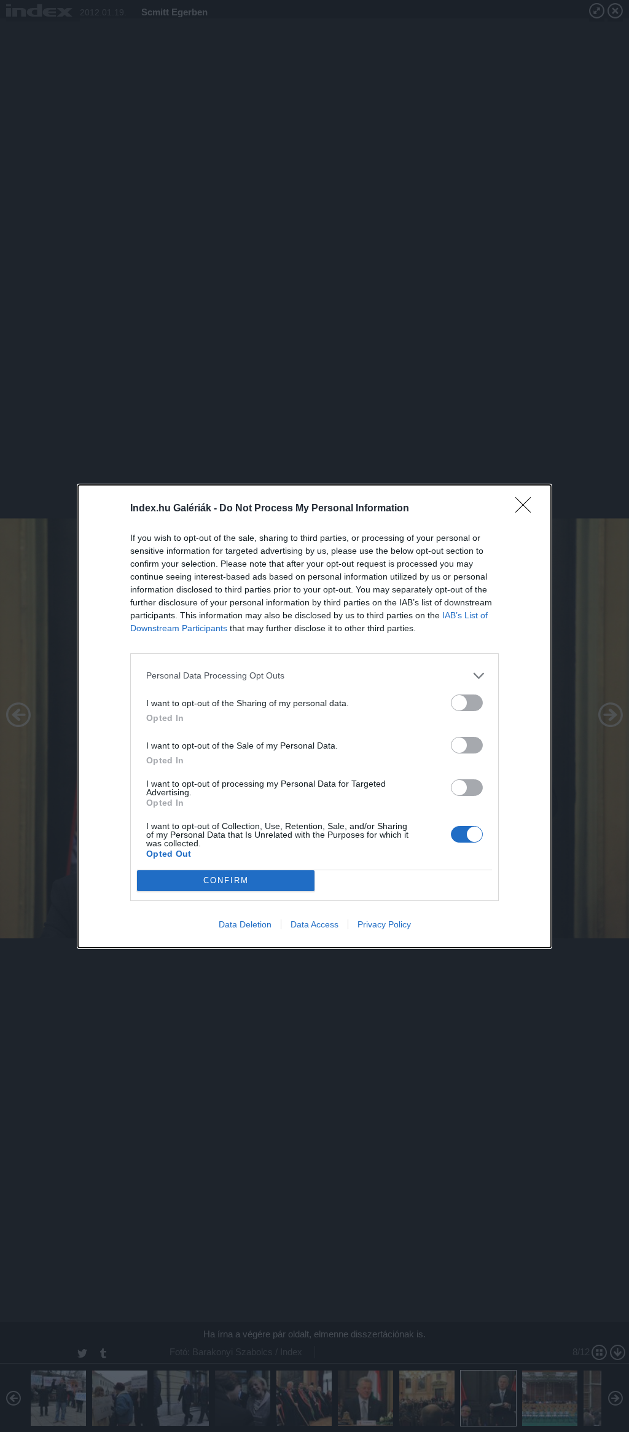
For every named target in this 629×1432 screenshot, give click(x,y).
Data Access (314, 924)
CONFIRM (226, 880)
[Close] (527, 509)
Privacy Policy (384, 924)
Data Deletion (245, 924)
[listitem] (314, 675)
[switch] (467, 702)
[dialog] (314, 716)
